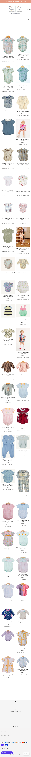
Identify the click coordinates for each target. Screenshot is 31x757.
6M (5, 61)
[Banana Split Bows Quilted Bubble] (23, 366)
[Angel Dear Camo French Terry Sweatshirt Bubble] (8, 333)
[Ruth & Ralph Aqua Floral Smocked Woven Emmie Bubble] (8, 45)
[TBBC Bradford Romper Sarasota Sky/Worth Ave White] (8, 446)
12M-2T (21, 324)
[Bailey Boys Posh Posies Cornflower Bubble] (8, 102)
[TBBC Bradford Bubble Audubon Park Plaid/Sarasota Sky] (8, 476)
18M (9, 115)
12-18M (25, 144)
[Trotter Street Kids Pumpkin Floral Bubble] (8, 538)
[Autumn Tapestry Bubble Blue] (23, 102)
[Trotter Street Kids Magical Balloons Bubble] (8, 591)
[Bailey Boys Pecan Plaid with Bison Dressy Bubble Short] (23, 155)
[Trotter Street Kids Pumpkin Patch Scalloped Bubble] (8, 664)
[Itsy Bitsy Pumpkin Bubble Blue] (23, 391)
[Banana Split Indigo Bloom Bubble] (8, 614)
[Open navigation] (3, 9)
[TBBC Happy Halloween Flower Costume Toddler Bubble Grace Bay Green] (23, 310)
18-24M (27, 253)
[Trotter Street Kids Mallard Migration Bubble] (23, 614)
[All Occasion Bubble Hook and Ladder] (8, 208)
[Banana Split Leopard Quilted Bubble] (8, 367)
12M (9, 61)
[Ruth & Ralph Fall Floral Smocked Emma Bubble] (8, 75)
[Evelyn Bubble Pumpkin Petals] (23, 287)
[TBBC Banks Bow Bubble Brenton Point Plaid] (23, 128)
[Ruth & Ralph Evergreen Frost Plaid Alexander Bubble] (23, 44)
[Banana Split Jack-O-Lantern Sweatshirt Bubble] (23, 589)
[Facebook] (2, 748)
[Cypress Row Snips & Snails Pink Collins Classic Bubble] (8, 180)
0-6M (20, 144)
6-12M (22, 144)
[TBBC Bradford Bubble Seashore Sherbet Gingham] (23, 237)
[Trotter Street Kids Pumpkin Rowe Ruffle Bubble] (23, 538)
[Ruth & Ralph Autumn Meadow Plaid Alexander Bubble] (23, 74)
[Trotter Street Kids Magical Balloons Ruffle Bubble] (23, 565)
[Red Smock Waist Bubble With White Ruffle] (23, 416)
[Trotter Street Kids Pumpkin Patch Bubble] (23, 638)
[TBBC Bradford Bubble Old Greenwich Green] (23, 442)
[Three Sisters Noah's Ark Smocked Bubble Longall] (23, 481)
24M (25, 404)
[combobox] (15, 19)
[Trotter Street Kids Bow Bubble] (8, 635)
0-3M (5, 140)
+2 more (12, 61)
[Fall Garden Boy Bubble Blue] (8, 127)
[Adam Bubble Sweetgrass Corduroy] (8, 236)
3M (3, 61)
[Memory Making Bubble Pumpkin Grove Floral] (23, 208)
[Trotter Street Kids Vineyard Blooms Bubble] (23, 662)
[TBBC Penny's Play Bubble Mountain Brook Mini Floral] (8, 287)
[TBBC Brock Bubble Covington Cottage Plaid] (23, 339)
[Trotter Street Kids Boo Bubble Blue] (23, 510)
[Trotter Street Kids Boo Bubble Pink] (8, 511)
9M (7, 61)
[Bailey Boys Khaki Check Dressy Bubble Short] (8, 155)
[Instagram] (4, 748)
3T (24, 430)
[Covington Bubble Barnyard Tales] (23, 181)
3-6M (21, 277)
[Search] (28, 19)
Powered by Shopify (20, 754)
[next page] (22, 692)
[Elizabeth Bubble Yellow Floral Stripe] (23, 264)
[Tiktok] (7, 748)
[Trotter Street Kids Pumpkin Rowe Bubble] (8, 564)
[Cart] (30, 9)
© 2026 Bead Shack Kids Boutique (8, 754)
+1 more (12, 115)
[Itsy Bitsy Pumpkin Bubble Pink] (8, 417)
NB (2, 140)
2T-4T (25, 324)
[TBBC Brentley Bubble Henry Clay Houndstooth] (8, 264)
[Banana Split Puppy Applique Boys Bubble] (8, 389)
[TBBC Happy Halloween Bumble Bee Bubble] (8, 311)
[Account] (27, 9)
